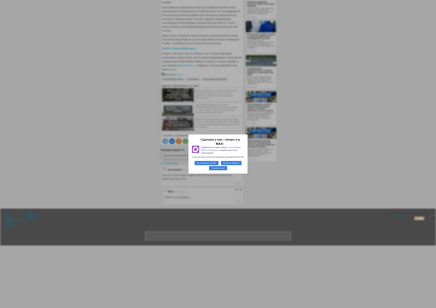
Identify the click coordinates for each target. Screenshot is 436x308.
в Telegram (213, 150)
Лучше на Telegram (231, 163)
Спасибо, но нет (218, 168)
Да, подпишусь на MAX (206, 163)
